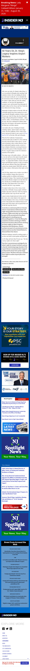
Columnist (7, 61)
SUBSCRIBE (15, 365)
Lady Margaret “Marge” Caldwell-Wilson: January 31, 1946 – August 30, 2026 (12, 8)
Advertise (5, 638)
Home (3, 633)
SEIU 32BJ (6, 272)
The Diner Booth (6, 646)
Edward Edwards (6, 653)
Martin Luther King (18, 269)
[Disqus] (15, 301)
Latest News (22, 399)
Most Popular (8, 398)
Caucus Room (5, 651)
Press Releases (6, 465)
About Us (4, 635)
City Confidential (6, 648)
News (3, 643)
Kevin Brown (7, 269)
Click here (5, 275)
